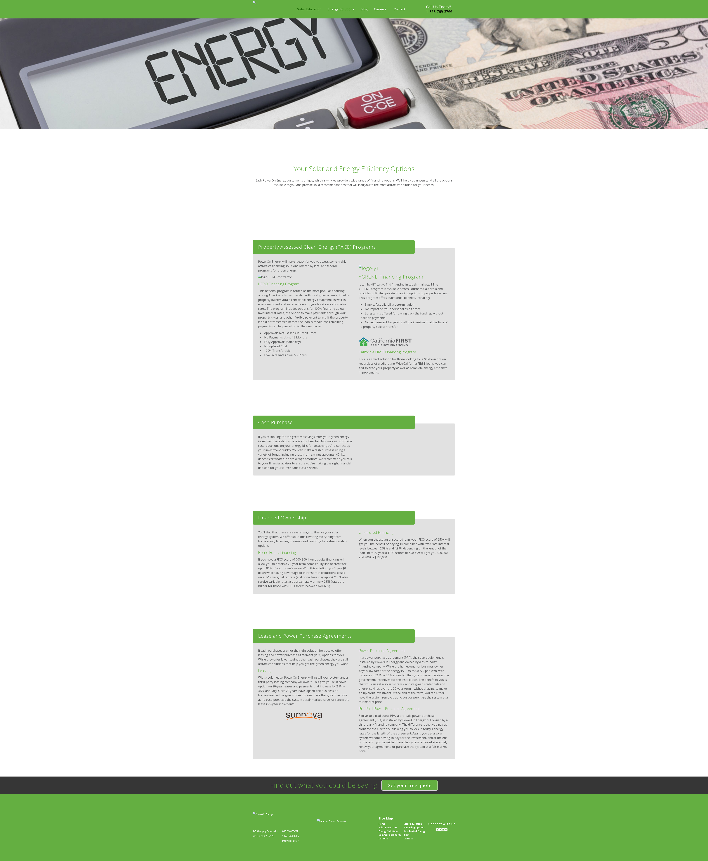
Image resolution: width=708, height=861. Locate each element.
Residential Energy (414, 831)
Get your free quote (410, 785)
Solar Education (412, 823)
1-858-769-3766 (439, 11)
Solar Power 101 (388, 827)
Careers (383, 838)
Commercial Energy (390, 834)
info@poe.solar (290, 840)
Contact (408, 838)
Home (382, 823)
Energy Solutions (388, 831)
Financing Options (414, 827)
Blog (406, 834)
